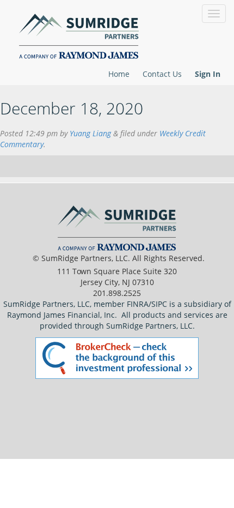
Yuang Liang (90, 133)
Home (119, 74)
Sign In (207, 74)
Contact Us (162, 74)
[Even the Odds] (73, 34)
